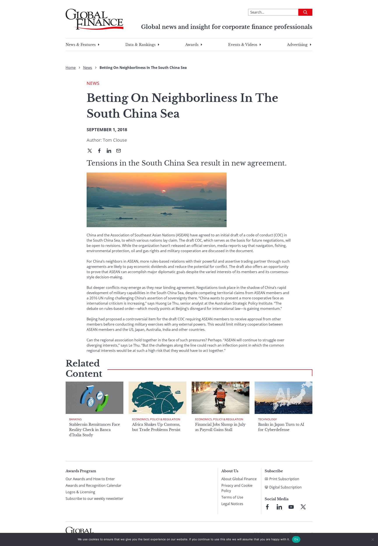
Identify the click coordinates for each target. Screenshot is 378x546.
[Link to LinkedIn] (279, 506)
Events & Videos (242, 44)
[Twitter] (91, 151)
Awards (191, 44)
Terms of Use (232, 497)
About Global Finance (239, 478)
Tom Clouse (115, 140)
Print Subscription (284, 478)
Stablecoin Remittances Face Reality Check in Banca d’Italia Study (94, 429)
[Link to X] (303, 506)
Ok (296, 539)
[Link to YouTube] (291, 506)
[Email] (120, 151)
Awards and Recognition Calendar (93, 485)
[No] (372, 539)
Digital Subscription (285, 487)
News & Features (81, 44)
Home (71, 67)
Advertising (297, 44)
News (87, 67)
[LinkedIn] (111, 151)
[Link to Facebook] (267, 506)
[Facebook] (101, 151)
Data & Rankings (140, 44)
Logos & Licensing (80, 492)
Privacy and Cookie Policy (236, 488)
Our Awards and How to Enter (90, 478)
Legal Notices (232, 503)
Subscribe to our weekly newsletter (94, 498)
